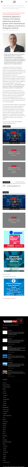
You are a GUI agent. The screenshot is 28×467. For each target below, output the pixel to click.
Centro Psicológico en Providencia (9, 298)
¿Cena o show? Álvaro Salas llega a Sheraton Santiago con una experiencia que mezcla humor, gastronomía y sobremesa (16, 341)
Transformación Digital (14, 14)
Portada (4, 5)
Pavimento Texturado (7, 274)
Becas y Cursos (6, 13)
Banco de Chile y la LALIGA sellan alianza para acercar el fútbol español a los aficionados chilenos (14, 136)
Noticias (23, 13)
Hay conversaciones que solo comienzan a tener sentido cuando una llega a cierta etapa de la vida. (16, 373)
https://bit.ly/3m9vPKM (17, 121)
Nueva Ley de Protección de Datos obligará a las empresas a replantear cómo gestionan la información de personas (16, 333)
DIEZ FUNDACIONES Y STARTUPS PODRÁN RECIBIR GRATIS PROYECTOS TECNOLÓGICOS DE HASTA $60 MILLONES (16, 349)
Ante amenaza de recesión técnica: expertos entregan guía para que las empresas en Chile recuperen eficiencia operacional (16, 365)
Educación (12, 13)
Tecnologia (5, 14)
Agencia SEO (6, 248)
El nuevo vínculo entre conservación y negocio (14, 152)
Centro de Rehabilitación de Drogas (9, 276)
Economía (10, 362)
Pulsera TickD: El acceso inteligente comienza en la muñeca (14, 169)
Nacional (18, 13)
